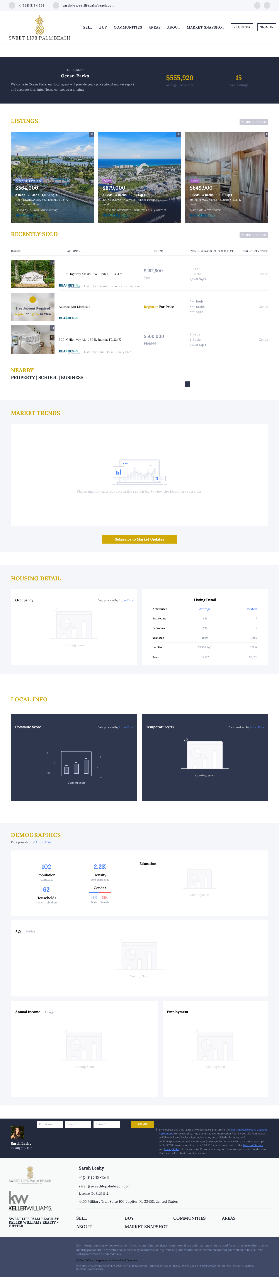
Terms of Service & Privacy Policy (168, 1265)
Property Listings (243, 1265)
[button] (100, 1218)
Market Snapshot (206, 27)
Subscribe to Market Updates (139, 539)
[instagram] (267, 5)
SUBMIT (142, 1124)
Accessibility (95, 1268)
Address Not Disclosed (74, 307)
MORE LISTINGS (254, 122)
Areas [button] (155, 27)
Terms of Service (253, 1145)
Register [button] (241, 27)
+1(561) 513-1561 (21, 1148)
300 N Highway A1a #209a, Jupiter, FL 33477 (90, 274)
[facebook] (257, 5)
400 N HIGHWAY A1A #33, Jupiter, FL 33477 (41, 199)
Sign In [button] (267, 27)
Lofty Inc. (97, 1265)
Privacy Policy (172, 1149)
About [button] (173, 27)
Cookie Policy (198, 1265)
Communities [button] (128, 27)
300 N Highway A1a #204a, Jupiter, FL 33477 (216, 199)
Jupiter (77, 69)
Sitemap (81, 1268)
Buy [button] (103, 27)
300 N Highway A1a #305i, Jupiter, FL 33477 (90, 340)
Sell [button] (88, 27)
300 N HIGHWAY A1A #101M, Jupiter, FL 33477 (130, 199)
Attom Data (126, 600)
